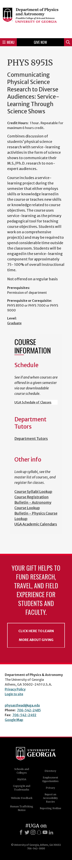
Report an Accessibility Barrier (50, 798)
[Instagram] (33, 832)
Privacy (50, 787)
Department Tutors (31, 438)
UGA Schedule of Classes (32, 402)
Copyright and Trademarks (21, 787)
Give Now (40, 42)
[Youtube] (45, 832)
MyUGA (21, 779)
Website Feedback (21, 798)
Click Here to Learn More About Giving (36, 635)
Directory (50, 770)
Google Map (14, 720)
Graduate (14, 323)
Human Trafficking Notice (21, 808)
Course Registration (31, 497)
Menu (10, 42)
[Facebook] (21, 832)
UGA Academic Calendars (35, 524)
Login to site (14, 694)
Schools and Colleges (21, 771)
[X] (27, 832)
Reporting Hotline (50, 808)
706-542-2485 (29, 710)
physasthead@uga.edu (22, 705)
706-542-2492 (24, 715)
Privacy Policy (15, 689)
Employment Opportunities (50, 779)
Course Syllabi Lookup (33, 491)
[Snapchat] (39, 832)
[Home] (36, 18)
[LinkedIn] (51, 832)
